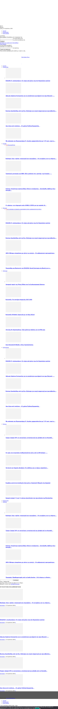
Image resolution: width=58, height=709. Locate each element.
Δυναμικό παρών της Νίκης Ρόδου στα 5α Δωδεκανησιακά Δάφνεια (25, 284)
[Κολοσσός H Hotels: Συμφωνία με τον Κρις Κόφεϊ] (13, 311)
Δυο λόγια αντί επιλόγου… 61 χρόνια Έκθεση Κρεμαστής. (23, 126)
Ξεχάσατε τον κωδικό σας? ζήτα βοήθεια (9, 42)
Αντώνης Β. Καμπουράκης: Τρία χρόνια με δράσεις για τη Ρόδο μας (25, 329)
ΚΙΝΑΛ (19, 209)
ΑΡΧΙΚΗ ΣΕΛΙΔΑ (15, 584)
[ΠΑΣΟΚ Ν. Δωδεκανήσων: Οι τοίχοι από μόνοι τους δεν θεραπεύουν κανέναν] (13, 78)
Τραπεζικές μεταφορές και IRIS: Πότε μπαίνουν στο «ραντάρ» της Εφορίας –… (29, 173)
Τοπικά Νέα (5, 67)
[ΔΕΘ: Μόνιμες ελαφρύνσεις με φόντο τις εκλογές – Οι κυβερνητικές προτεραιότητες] (13, 250)
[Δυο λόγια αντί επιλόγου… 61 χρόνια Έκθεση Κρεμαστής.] (13, 123)
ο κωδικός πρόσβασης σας (19, 40)
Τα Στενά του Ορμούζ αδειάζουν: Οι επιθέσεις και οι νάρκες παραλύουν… (27, 468)
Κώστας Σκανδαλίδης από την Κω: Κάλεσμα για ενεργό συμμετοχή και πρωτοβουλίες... (25, 654)
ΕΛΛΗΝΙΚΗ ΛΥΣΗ (12, 209)
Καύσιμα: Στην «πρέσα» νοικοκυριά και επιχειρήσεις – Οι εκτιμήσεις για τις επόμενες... (25, 602)
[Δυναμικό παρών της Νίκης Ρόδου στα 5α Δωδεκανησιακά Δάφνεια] (13, 281)
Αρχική (4, 30)
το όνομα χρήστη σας (18, 38)
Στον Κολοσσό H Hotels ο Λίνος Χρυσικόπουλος (19, 344)
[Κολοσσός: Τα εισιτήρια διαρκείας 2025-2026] (13, 296)
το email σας (16, 48)
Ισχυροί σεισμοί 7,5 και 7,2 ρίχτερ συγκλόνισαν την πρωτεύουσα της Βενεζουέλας (29, 498)
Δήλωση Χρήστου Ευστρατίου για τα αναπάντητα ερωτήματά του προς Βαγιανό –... (24, 637)
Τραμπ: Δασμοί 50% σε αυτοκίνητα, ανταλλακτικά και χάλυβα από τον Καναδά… (29, 437)
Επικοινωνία (5, 32)
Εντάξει (37, 708)
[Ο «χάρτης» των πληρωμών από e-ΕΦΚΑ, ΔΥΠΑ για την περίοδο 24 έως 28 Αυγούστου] (13, 202)
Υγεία (13, 145)
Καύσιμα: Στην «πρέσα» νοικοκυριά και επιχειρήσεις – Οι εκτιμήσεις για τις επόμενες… (31, 158)
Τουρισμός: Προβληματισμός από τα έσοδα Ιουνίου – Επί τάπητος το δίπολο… (28, 577)
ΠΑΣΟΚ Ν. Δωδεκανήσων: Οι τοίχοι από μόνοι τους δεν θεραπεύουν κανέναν (28, 80)
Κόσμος (5, 424)
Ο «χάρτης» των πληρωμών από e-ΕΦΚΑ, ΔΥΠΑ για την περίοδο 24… (26, 205)
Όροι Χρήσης (6, 33)
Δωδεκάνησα (6, 347)
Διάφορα (5, 502)
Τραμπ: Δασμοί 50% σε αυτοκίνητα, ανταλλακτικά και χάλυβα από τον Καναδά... (23, 671)
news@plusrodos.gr (10, 698)
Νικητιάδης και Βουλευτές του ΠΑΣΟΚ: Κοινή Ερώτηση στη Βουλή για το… (28, 268)
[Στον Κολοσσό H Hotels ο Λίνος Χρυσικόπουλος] (13, 342)
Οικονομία (10, 145)
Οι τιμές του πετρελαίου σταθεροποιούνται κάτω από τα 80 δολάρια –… (27, 452)
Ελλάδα (4, 143)
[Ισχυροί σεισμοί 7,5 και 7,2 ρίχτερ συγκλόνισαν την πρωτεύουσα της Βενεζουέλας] (13, 495)
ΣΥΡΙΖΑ (39, 209)
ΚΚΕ (22, 209)
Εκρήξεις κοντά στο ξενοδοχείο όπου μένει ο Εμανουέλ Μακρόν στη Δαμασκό (28, 483)
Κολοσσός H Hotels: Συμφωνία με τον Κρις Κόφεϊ (20, 314)
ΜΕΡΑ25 (25, 209)
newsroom (2, 605)
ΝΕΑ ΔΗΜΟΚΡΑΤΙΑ (32, 209)
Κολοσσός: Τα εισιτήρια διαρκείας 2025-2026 (19, 299)
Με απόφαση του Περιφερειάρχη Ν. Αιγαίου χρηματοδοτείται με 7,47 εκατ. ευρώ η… (30, 141)
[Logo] (11, 63)
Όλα (7, 145)
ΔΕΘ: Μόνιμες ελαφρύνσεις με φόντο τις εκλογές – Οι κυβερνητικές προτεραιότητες (30, 253)
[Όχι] (40, 708)
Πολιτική (5, 208)
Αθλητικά (5, 270)
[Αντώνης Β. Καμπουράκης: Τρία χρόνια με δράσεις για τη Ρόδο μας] (13, 327)
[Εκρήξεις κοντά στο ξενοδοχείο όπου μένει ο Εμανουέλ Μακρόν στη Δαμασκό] (13, 480)
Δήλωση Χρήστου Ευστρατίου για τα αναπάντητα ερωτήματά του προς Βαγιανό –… (30, 95)
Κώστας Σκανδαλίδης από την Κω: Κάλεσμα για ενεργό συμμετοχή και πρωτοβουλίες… (31, 111)
